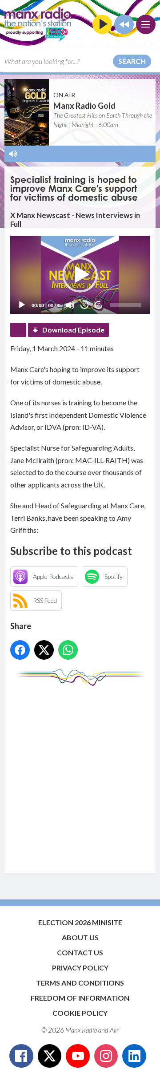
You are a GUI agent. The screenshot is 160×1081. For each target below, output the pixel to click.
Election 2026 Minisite (80, 922)
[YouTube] (78, 1056)
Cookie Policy (80, 1013)
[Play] (21, 305)
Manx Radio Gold (84, 106)
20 (84, 305)
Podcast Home (18, 330)
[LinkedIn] (134, 1056)
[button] (80, 275)
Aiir (114, 1030)
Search (132, 61)
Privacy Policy (80, 967)
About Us (80, 937)
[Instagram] (106, 1056)
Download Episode (73, 329)
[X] (50, 1056)
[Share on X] (44, 650)
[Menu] (146, 24)
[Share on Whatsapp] (68, 650)
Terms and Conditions (80, 982)
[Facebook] (21, 1056)
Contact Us (80, 952)
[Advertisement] (80, 775)
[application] (79, 275)
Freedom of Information (80, 998)
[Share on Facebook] (20, 650)
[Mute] (70, 305)
